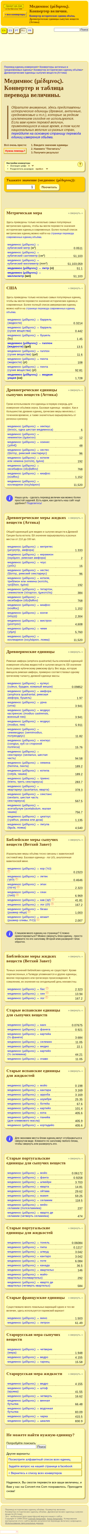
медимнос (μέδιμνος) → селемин (29, 1041)
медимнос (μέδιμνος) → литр (28, 268)
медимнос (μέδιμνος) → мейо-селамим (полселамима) (27, 1206)
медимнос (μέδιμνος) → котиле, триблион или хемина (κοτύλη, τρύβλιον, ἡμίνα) (28, 581)
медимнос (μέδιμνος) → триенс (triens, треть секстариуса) (28, 780)
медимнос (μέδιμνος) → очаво (27, 1058)
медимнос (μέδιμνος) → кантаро (29, 1256)
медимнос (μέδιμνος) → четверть (29, 1396)
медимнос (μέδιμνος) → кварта (28, 1186)
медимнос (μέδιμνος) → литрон (28, 1322)
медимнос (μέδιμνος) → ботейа (28, 1103)
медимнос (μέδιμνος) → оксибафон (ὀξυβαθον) (23, 467)
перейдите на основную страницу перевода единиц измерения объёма (46, 135)
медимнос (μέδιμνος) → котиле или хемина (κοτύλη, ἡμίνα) (28, 459)
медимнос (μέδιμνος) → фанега (28, 1029)
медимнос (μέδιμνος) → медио (28, 1046)
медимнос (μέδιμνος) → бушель (28, 335)
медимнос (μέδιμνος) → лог (25, 998)
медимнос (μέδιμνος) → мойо (27, 1085)
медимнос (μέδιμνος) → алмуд (28, 1251)
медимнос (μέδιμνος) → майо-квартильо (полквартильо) (27, 1276)
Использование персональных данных (24, 1523)
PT (16, 30)
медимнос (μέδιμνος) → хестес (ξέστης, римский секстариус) (28, 451)
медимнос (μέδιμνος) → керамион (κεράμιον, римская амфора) (30, 556)
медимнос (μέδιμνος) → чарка (27, 1416)
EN (4, 30)
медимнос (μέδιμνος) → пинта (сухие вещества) (27, 368)
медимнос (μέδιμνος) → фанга (28, 1177)
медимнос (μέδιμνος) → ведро (27, 1357)
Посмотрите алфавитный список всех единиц (39, 1459)
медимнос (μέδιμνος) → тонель (28, 1242)
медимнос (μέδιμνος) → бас (26, 989)
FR (29, 30)
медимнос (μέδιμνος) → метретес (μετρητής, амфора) (30, 548)
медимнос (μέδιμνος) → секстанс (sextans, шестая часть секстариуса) (29, 797)
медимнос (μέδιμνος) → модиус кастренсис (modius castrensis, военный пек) (28, 713)
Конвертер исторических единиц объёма (52, 15)
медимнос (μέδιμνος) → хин (26, 993)
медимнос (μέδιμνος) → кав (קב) (29, 900)
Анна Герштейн (55, 1518)
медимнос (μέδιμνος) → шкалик (28, 1420)
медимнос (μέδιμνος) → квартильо (30, 1269)
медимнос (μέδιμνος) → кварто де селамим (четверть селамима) (30, 1214)
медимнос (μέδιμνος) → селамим (29, 1200)
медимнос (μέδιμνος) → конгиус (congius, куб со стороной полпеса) (28, 743)
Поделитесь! (34, 503)
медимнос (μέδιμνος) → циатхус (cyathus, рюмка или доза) (29, 818)
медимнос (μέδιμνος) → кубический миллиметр (23, 261)
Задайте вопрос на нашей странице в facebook (40, 1466)
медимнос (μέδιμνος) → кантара (29, 1090)
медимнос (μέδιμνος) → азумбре (29, 1099)
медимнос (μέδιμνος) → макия (27, 1195)
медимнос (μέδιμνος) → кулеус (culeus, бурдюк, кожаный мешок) (30, 685)
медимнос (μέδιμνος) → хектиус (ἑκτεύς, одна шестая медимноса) (30, 427)
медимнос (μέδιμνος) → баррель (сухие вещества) (29, 329)
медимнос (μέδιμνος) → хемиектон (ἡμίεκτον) (23, 435)
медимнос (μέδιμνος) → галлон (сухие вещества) (28, 352)
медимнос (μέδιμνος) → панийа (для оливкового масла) (28, 1119)
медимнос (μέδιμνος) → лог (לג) (28, 904)
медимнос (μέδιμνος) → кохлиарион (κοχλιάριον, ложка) (28, 638)
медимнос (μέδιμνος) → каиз (26, 1024)
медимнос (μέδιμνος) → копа (26, 1112)
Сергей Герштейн (37, 1518)
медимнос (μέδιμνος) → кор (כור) (29, 868)
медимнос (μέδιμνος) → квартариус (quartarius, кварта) (28, 787)
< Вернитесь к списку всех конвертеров (35, 1473)
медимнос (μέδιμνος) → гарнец (28, 1361)
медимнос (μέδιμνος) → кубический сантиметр (23, 254)
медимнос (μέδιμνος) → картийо (29, 1108)
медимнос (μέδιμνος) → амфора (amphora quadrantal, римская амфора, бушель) (29, 694)
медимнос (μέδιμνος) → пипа (27, 1247)
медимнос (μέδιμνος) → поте (26, 1260)
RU (23, 30)
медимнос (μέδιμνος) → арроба (28, 1094)
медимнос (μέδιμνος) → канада (28, 1265)
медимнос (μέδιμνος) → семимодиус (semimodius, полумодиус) (25, 732)
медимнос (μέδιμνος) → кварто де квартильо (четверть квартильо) (30, 1284)
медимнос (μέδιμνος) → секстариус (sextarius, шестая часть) (27, 755)
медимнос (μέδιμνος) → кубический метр (23, 246)
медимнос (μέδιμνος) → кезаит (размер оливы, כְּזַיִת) (28, 918)
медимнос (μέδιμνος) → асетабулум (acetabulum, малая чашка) (29, 808)
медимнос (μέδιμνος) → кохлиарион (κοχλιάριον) (23, 482)
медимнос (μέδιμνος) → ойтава (28, 1191)
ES (10, 30)
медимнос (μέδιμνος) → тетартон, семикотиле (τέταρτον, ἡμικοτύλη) (30, 590)
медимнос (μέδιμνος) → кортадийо (30, 1125)
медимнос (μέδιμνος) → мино (27, 1318)
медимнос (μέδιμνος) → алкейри (29, 1182)
